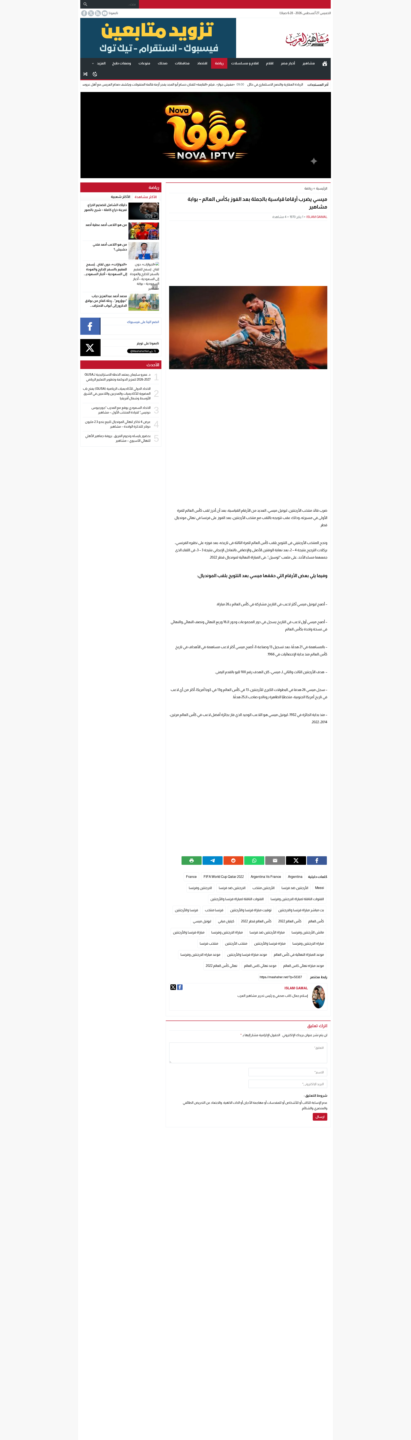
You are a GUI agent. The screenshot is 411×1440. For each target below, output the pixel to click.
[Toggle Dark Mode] (95, 74)
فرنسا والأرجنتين (186, 910)
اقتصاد (202, 63)
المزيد (101, 63)
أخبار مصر (288, 63)
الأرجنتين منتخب (263, 888)
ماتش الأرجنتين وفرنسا (308, 932)
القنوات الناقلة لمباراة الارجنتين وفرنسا (297, 899)
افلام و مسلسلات (245, 63)
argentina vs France (266, 877)
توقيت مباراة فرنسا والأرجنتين (250, 910)
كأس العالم (316, 921)
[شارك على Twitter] (296, 860)
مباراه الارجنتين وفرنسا (308, 943)
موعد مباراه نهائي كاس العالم (303, 965)
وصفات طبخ (121, 63)
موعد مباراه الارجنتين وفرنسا (200, 954)
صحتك (162, 63)
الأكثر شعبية (120, 197)
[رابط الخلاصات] (97, 13)
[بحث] (85, 4)
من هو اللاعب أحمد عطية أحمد (106, 225)
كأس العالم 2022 (289, 921)
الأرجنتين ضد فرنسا (294, 888)
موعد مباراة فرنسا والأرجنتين (247, 954)
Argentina (295, 877)
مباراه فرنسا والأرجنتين (270, 943)
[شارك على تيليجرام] (213, 860)
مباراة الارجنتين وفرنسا (227, 932)
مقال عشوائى (85, 74)
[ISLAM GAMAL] (318, 996)
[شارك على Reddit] (234, 860)
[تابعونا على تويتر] (90, 13)
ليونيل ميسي (202, 921)
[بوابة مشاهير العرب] (283, 38)
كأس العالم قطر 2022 (256, 921)
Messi (319, 888)
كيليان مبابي (226, 921)
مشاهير (308, 63)
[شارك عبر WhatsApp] (254, 860)
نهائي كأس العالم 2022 (221, 965)
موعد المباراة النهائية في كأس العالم (299, 954)
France (191, 877)
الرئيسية (324, 63)
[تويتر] (173, 987)
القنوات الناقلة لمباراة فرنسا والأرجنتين (237, 899)
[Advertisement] (248, 253)
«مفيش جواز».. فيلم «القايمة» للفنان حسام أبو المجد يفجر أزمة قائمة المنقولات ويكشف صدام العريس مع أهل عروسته (204, 84)
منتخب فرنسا (209, 943)
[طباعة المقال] (192, 860)
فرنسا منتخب (214, 910)
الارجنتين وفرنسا (200, 888)
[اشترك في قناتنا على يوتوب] (104, 13)
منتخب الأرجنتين (236, 943)
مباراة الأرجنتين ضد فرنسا (267, 932)
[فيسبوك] (180, 987)
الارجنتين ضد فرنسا (232, 888)
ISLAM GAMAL (316, 217)
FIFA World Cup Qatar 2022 (224, 877)
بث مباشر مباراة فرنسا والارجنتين (301, 910)
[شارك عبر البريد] (275, 860)
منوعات (144, 63)
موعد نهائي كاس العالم (260, 965)
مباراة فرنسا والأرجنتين (188, 932)
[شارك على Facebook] (317, 860)
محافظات (182, 63)
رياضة (219, 63)
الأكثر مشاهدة (146, 197)
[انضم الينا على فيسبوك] (83, 13)
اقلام (269, 63)
